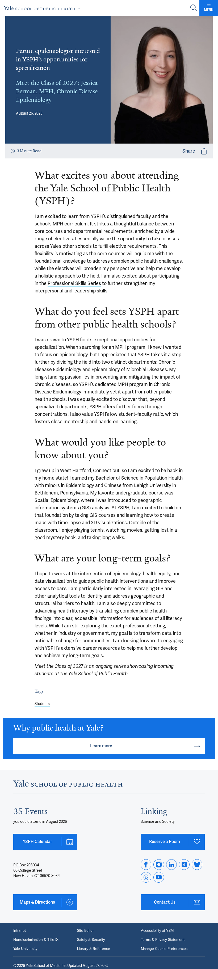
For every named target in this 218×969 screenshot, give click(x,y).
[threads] (146, 877)
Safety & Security (91, 939)
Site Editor (85, 930)
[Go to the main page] (43, 8)
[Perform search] (193, 8)
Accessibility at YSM (157, 930)
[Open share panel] (203, 151)
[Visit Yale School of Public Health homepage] (68, 785)
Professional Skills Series (74, 283)
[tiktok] (184, 864)
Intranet (19, 930)
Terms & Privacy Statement (163, 939)
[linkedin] (171, 864)
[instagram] (158, 864)
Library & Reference (93, 948)
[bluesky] (197, 864)
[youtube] (158, 877)
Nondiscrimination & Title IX (35, 939)
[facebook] (146, 864)
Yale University (25, 948)
